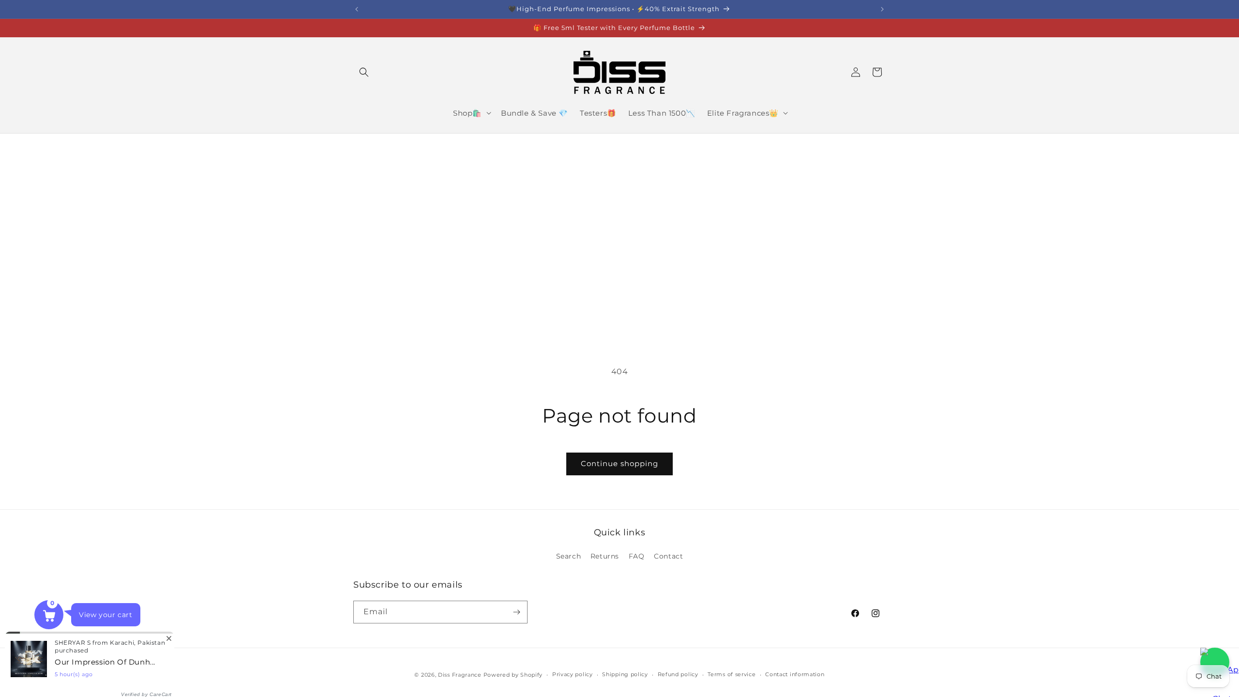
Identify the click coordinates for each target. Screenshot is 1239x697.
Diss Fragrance (460, 674)
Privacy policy (572, 674)
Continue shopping (619, 463)
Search (568, 556)
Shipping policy (625, 674)
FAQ (637, 556)
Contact (668, 556)
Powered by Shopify (513, 674)
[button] (364, 72)
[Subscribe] (516, 612)
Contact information (794, 674)
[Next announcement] (882, 9)
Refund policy (678, 674)
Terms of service (731, 674)
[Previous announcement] (356, 9)
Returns (604, 556)
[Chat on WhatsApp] (1214, 662)
